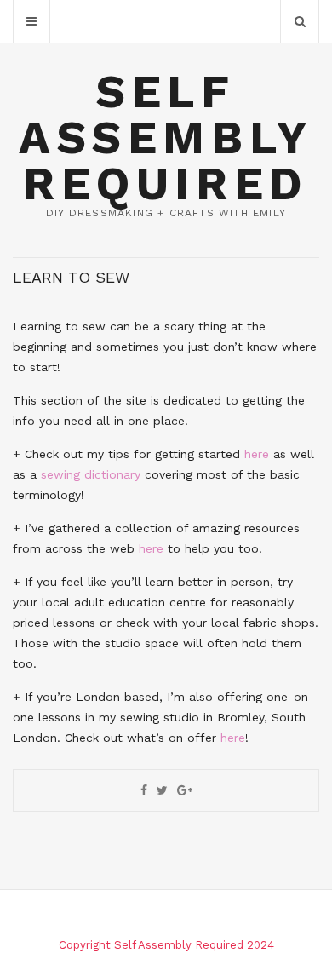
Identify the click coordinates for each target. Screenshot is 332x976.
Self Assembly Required (165, 137)
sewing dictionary (90, 474)
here (256, 454)
